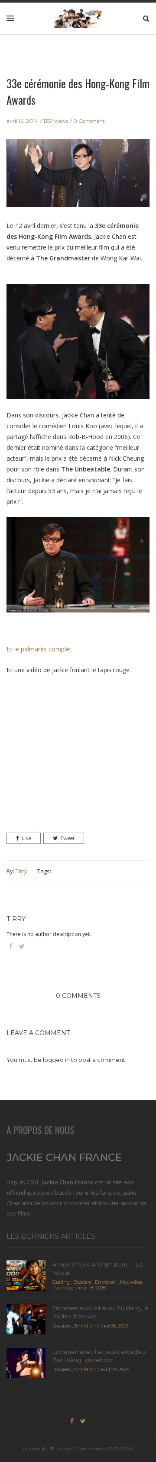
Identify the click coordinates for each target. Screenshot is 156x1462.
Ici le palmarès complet (39, 649)
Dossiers (82, 1282)
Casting (61, 1282)
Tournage (63, 1288)
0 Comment (89, 121)
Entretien (106, 1282)
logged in (56, 1059)
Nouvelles (131, 1282)
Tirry (21, 871)
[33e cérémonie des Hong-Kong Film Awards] (78, 178)
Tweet (67, 838)
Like (26, 838)
